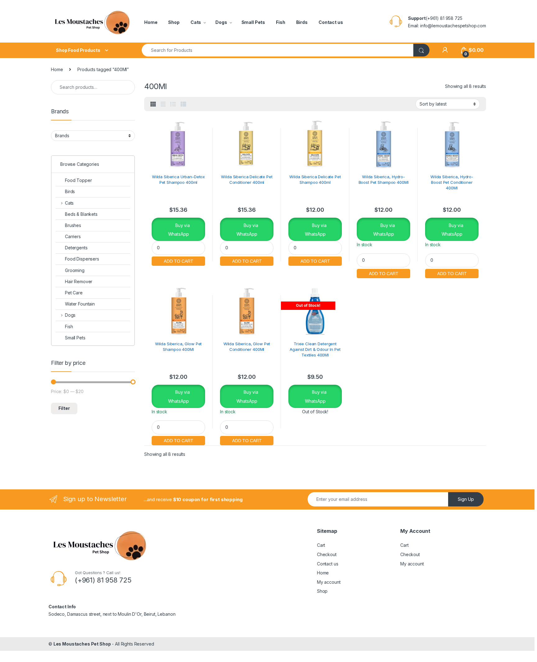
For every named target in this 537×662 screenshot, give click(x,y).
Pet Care (74, 292)
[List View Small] (183, 104)
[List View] (173, 104)
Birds (302, 22)
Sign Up (466, 499)
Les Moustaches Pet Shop (82, 643)
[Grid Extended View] (163, 104)
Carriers (73, 236)
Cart (321, 545)
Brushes (73, 225)
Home (150, 22)
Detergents (76, 247)
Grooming (75, 270)
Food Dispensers (82, 258)
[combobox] (278, 50)
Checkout (327, 554)
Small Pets (253, 22)
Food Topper (78, 180)
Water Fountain (80, 303)
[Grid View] (153, 104)
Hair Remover (78, 281)
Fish (280, 22)
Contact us (331, 22)
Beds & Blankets (81, 214)
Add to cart (178, 260)
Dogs (221, 22)
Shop (173, 22)
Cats (195, 22)
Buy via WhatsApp (179, 229)
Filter (64, 408)
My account (329, 582)
